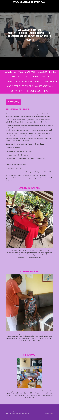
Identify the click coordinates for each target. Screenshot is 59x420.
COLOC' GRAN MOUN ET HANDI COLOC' (29, 1)
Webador (51, 413)
